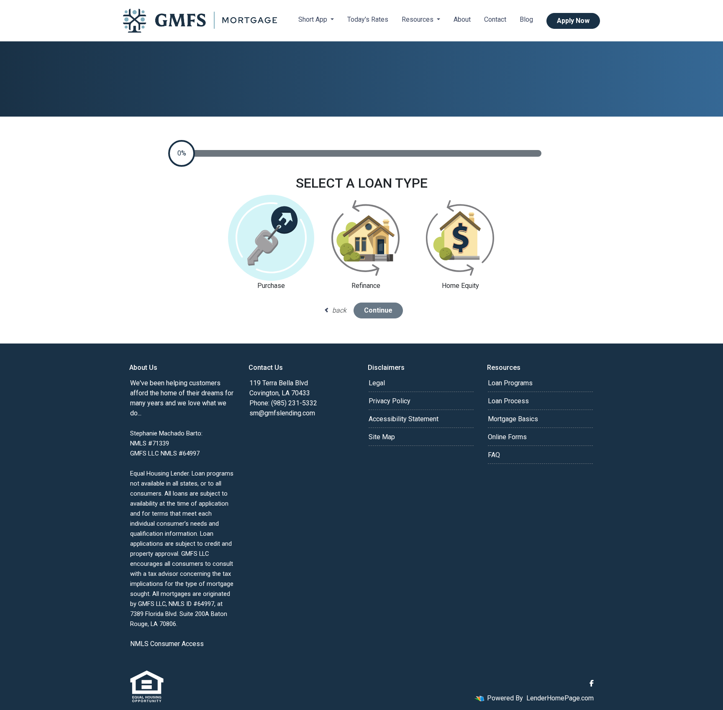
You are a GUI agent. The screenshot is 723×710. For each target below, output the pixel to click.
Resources (418, 19)
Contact (495, 19)
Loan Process (508, 401)
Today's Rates (367, 19)
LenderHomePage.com (560, 698)
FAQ (494, 455)
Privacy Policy (389, 401)
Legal (377, 383)
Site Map (382, 437)
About (462, 19)
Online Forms (507, 437)
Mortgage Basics (513, 419)
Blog (526, 19)
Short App (313, 19)
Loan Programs (510, 383)
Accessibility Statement (403, 419)
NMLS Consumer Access (167, 644)
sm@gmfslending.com (282, 413)
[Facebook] (592, 683)
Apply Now (573, 21)
